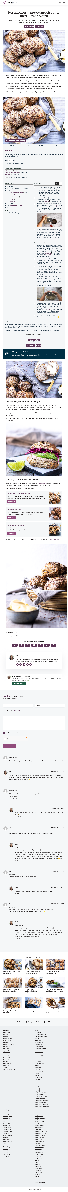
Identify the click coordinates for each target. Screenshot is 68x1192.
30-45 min (6, 1153)
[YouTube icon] (30, 664)
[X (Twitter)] (21, 645)
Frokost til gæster (8, 1116)
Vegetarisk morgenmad (41, 1104)
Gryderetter (7, 1040)
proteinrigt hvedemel (16, 193)
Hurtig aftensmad (40, 1042)
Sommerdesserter (40, 1133)
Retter (36, 1059)
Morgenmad (39, 1046)
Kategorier (6, 1030)
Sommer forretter (40, 1135)
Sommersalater (39, 1141)
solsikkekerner (14, 197)
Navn (6, 705)
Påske (6, 1139)
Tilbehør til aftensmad (41, 1081)
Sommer (38, 1129)
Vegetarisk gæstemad (41, 1100)
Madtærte (6, 1050)
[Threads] (40, 645)
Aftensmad (39, 1032)
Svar (62, 757)
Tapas (6, 1143)
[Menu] (64, 2)
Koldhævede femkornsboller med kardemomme (31, 991)
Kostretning (38, 1086)
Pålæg (37, 1069)
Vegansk (38, 1091)
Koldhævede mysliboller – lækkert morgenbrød (12, 990)
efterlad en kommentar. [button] (44, 337)
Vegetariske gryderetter (10, 1069)
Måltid (36, 1030)
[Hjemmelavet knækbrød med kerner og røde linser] (55, 982)
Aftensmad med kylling (41, 1034)
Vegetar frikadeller (40, 1092)
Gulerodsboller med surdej (15, 525)
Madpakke (38, 1044)
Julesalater (7, 1133)
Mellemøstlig (39, 1170)
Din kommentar (9, 718)
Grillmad (6, 1120)
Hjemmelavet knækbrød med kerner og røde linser (54, 990)
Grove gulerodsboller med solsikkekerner (55, 972)
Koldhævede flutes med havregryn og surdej (32, 1010)
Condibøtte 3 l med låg (12, 172)
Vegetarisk (39, 1094)
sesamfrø (13, 201)
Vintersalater (39, 1149)
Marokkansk (38, 1168)
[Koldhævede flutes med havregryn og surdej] (34, 1002)
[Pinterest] (27, 645)
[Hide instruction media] (60, 183)
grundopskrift (43, 483)
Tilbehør (38, 1079)
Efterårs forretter (39, 1116)
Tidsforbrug (6, 1147)
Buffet (6, 1112)
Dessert (38, 1061)
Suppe (6, 1065)
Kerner (18, 636)
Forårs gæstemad (40, 1127)
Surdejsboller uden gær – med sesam (19, 493)
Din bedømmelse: (8, 711)
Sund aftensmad (40, 1052)
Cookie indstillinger (40, 1182)
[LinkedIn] (34, 645)
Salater (6, 1059)
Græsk (37, 1162)
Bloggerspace (36, 1189)
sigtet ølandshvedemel (17, 195)
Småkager (6, 1061)
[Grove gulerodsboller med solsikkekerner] (55, 964)
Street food (7, 1063)
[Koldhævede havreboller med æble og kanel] (34, 964)
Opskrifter (34, 9)
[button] (6, 150)
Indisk (37, 1164)
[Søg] (60, 2)
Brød (5, 1036)
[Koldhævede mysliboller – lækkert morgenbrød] (12, 982)
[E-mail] (47, 645)
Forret (37, 1065)
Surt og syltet (39, 1077)
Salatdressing (39, 1071)
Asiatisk (38, 1156)
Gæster (6, 1123)
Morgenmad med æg (40, 1048)
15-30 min (7, 1151)
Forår (37, 1123)
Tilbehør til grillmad (40, 1083)
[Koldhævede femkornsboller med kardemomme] (34, 982)
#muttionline (17, 355)
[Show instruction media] (57, 183)
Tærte (5, 1067)
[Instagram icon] (24, 664)
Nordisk (37, 1174)
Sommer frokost (40, 1137)
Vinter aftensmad (40, 1145)
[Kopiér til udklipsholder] (53, 645)
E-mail (38, 705)
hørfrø (12, 199)
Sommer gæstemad (41, 1139)
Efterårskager (39, 1120)
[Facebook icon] (17, 664)
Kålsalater (6, 1046)
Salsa (37, 1073)
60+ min (6, 1156)
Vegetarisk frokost (40, 1098)
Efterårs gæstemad (40, 1118)
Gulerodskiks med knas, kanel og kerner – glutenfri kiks (55, 1011)
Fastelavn (6, 1114)
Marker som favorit (19, 683)
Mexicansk (38, 1172)
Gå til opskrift (11, 501)
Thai (37, 1176)
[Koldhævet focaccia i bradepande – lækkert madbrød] (12, 1002)
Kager (5, 1042)
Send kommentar (9, 746)
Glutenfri (38, 1089)
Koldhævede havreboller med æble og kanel (33, 972)
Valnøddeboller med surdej (15, 509)
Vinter (37, 1143)
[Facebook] (15, 645)
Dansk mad (39, 1158)
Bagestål (7, 174)
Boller (5, 1034)
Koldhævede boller (8, 1044)
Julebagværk (7, 1127)
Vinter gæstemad (40, 1147)
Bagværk (38, 9)
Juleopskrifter (7, 1131)
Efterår (37, 1112)
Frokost (38, 1040)
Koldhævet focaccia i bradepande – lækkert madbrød (10, 1011)
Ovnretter (7, 1055)
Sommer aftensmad (41, 1131)
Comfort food (7, 1038)
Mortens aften (7, 1135)
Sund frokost (39, 1055)
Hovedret (38, 1067)
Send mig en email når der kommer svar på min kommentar (22, 733)
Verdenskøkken (39, 1152)
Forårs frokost (39, 1125)
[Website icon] (20, 664)
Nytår (5, 1137)
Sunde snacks (39, 1054)
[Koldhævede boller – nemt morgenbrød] (12, 964)
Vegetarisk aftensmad (41, 1096)
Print (39, 345)
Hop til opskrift (30, 26)
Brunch (37, 1038)
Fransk (37, 1160)
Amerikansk (39, 1154)
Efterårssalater (39, 1121)
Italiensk (38, 1166)
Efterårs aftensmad (40, 1114)
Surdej (26, 636)
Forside (29, 9)
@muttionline (58, 354)
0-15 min (6, 1149)
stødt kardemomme (16, 205)
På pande (6, 1057)
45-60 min (6, 1154)
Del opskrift (40, 26)
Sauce (37, 1075)
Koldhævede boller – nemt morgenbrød (12, 972)
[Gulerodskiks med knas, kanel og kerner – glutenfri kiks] (55, 1002)
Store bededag (7, 1141)
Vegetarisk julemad (40, 1102)
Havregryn (10, 636)
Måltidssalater (8, 1052)
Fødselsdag (7, 1118)
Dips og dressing (40, 1063)
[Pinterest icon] (27, 664)
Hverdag (6, 1125)
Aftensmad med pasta (41, 1036)
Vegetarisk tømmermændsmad (43, 1106)
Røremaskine (9, 171)
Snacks (38, 1050)
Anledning (6, 1110)
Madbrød (6, 1048)
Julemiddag (7, 1129)
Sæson (36, 1110)
